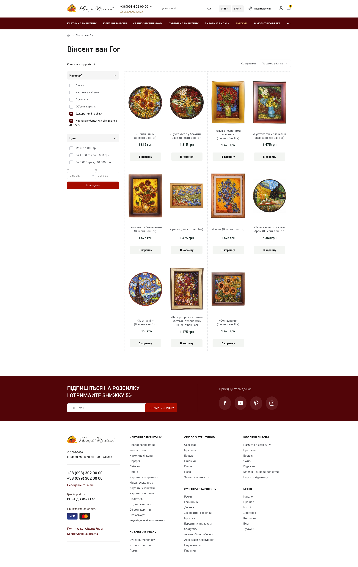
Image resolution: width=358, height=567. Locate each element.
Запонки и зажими (196, 477)
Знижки (241, 23)
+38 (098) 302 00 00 (85, 472)
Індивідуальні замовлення (147, 520)
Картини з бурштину (82, 23)
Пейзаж (135, 466)
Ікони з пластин (140, 545)
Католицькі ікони (141, 455)
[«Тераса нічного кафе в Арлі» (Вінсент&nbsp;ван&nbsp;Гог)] (269, 196)
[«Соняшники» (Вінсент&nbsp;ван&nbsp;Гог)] (145, 103)
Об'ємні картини (86, 106)
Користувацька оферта (82, 534)
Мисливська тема (141, 482)
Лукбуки (248, 529)
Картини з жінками (142, 488)
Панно (80, 85)
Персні (188, 472)
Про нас (248, 502)
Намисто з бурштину (257, 445)
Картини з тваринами (144, 477)
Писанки (190, 550)
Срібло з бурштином (147, 23)
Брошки (189, 455)
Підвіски (190, 461)
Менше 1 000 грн (86, 148)
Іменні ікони (138, 450)
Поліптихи (82, 99)
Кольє (188, 466)
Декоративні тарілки (89, 113)
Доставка (249, 512)
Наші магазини (262, 8)
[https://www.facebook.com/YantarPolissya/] (225, 403)
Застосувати (93, 185)
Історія (247, 507)
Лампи (134, 550)
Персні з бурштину (255, 477)
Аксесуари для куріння (199, 539)
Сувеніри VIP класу (142, 539)
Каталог (248, 496)
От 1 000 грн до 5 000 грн (92, 155)
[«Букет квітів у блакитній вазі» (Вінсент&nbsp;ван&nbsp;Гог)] (187, 102)
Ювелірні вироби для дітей (261, 472)
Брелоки (189, 518)
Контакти (249, 518)
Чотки (247, 461)
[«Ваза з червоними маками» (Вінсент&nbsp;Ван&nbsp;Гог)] (228, 103)
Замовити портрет (266, 23)
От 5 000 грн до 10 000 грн (93, 162)
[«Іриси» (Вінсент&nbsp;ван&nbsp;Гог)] (187, 196)
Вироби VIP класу (217, 23)
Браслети (190, 450)
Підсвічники (192, 545)
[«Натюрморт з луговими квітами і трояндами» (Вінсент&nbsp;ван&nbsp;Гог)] (187, 289)
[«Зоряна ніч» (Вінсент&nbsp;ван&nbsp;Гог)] (145, 289)
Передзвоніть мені (131, 11)
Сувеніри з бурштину (184, 23)
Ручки (188, 496)
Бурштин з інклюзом (198, 523)
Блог (246, 523)
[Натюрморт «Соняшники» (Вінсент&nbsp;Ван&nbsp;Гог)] (145, 196)
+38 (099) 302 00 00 (85, 478)
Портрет (135, 461)
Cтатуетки (190, 529)
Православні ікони (142, 445)
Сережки (190, 445)
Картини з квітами (87, 92)
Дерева (189, 507)
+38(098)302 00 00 (134, 6)
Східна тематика (140, 504)
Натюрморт (137, 515)
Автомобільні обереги (198, 534)
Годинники (191, 502)
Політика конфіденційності (85, 528)
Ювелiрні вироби (115, 23)
